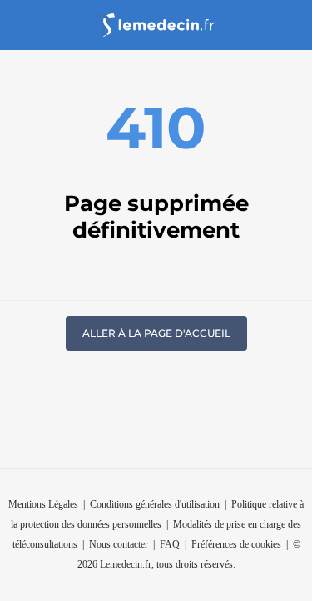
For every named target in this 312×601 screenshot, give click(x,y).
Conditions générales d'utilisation (155, 504)
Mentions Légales (43, 504)
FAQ (170, 544)
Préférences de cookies (236, 544)
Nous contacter (118, 544)
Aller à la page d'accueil (156, 333)
